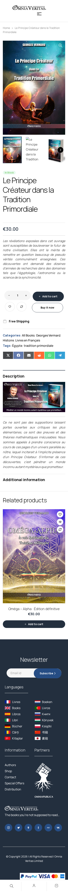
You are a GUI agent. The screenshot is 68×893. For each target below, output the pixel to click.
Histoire (8, 340)
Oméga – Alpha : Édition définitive (34, 608)
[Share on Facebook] (18, 355)
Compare (21, 306)
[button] (60, 45)
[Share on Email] (29, 355)
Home (6, 28)
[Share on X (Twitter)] (8, 355)
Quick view (60, 522)
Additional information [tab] (24, 479)
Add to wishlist (10, 306)
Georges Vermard (48, 335)
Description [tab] (13, 376)
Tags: (7, 346)
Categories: (12, 335)
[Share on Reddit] (39, 355)
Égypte (17, 346)
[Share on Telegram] (60, 355)
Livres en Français (27, 340)
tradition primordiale (38, 346)
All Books (28, 335)
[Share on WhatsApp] (49, 355)
